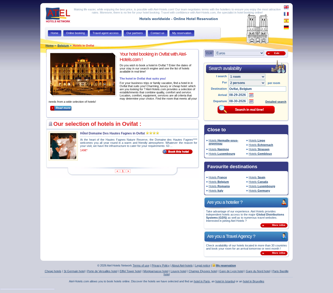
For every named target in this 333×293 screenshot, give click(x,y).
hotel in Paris (202, 281)
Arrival (222, 94)
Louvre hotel (178, 271)
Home (50, 45)
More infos (278, 225)
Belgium (63, 45)
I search (221, 76)
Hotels (223, 142)
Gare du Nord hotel (258, 271)
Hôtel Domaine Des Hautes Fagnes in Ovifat (112, 133)
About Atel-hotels (182, 265)
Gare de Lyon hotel (231, 271)
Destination (219, 88)
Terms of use (141, 265)
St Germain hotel (74, 271)
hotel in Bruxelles (253, 281)
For (224, 82)
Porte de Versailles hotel (102, 271)
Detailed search (275, 101)
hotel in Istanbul (225, 281)
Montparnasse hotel (155, 271)
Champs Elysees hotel (203, 271)
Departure (220, 101)
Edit (276, 53)
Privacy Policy (161, 265)
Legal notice (202, 265)
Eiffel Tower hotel (130, 271)
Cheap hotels (53, 271)
